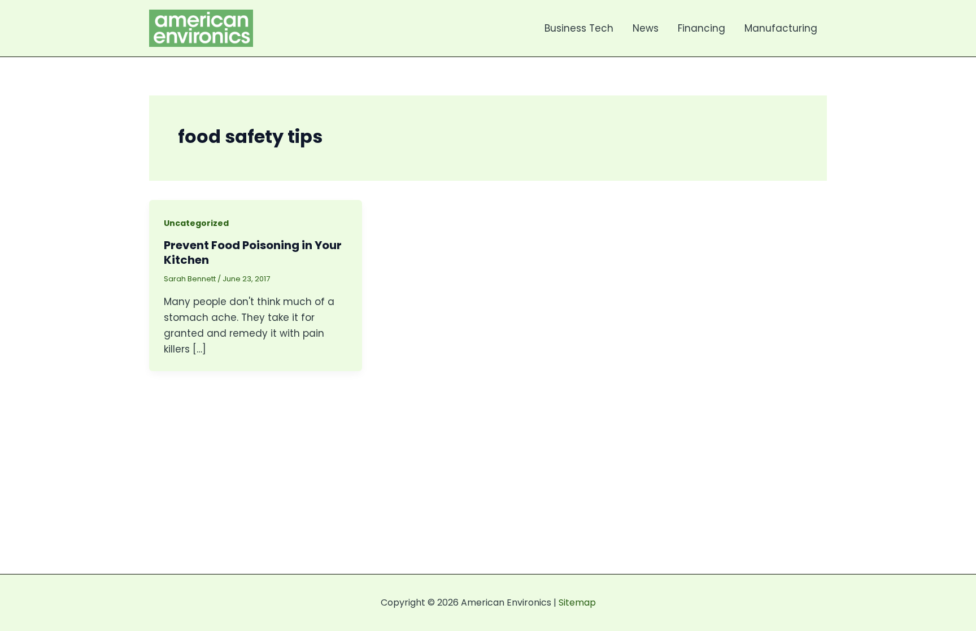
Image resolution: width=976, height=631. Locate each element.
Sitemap (577, 602)
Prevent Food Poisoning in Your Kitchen (253, 252)
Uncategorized (196, 223)
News (646, 28)
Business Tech (578, 28)
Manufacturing (780, 28)
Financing (701, 28)
